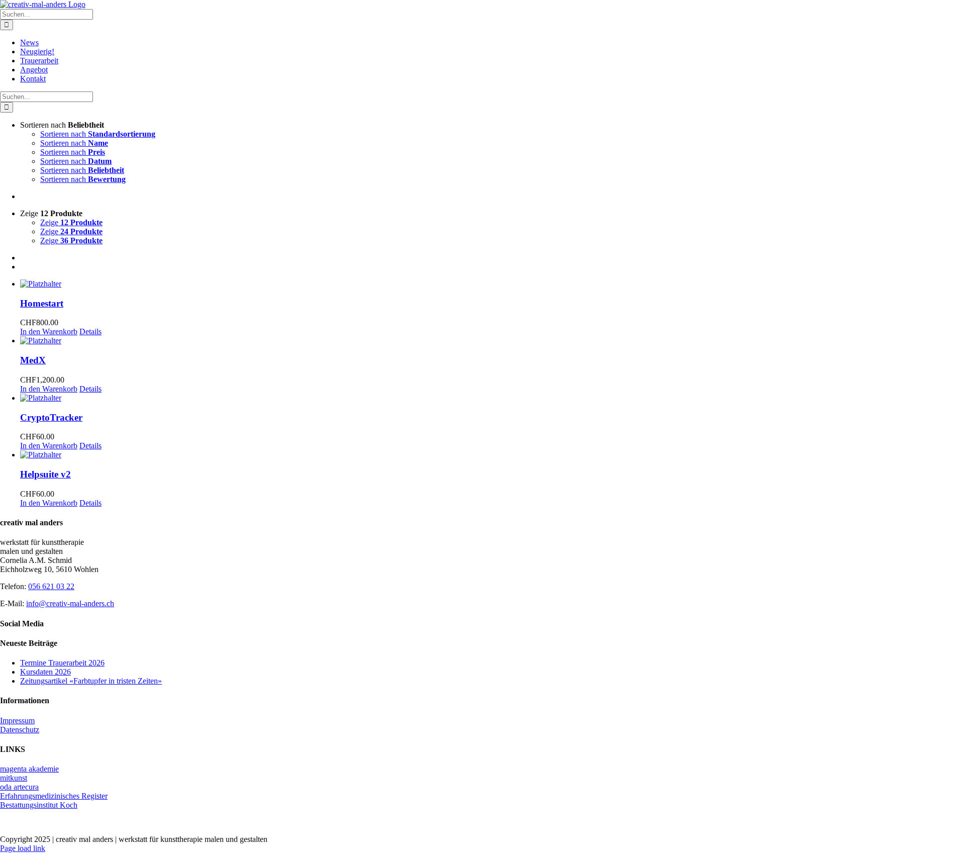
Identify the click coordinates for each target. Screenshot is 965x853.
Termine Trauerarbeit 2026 (62, 662)
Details (90, 331)
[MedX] (492, 340)
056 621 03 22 (51, 586)
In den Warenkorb (48, 331)
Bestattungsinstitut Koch (38, 805)
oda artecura (19, 787)
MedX (33, 360)
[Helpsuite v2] (492, 454)
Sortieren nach (97, 134)
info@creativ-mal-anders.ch (70, 603)
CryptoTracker (51, 417)
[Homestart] (492, 284)
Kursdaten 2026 (45, 672)
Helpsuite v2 (45, 474)
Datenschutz (19, 729)
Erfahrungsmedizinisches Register (54, 796)
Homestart (41, 303)
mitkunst (13, 778)
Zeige (71, 222)
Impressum (17, 720)
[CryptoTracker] (492, 398)
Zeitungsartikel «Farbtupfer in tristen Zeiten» (91, 681)
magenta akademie (29, 769)
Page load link (22, 848)
